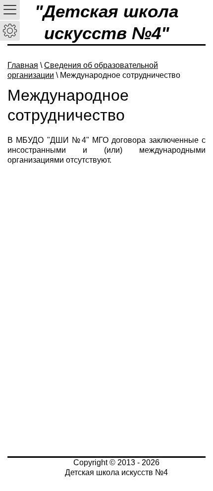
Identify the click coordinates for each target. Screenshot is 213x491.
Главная (22, 65)
